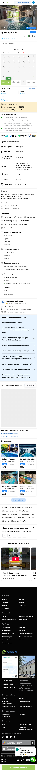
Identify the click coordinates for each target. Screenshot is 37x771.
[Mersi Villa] (9, 477)
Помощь (22, 714)
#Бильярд (5, 521)
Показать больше (18, 500)
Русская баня (6, 640)
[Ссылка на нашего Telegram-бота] (10, 736)
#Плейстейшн (24, 511)
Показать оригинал (24, 198)
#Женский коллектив (9, 511)
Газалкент (22, 605)
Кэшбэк (21, 698)
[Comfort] (27, 477)
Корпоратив (23, 619)
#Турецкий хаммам (9, 518)
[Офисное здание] (27, 667)
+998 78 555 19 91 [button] (23, 2)
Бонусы (4, 698)
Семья (4, 616)
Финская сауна (7, 637)
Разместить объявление (6, 715)
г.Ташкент (5, 602)
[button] (8, 2)
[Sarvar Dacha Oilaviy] (27, 450)
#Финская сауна (28, 514)
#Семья (13, 508)
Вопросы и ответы (8, 706)
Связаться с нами (25, 724)
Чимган (4, 605)
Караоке (22, 631)
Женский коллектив (9, 619)
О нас (3, 724)
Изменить (32, 88)
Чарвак (4, 599)
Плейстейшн (6, 631)
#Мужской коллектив (25, 508)
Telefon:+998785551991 (11, 436)
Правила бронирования (7, 702)
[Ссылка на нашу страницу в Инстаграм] (3, 736)
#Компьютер (15, 514)
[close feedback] (33, 527)
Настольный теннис (26, 634)
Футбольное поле (8, 634)
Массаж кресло (7, 643)
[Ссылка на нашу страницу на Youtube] (14, 736)
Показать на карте (9, 39)
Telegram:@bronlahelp (10, 433)
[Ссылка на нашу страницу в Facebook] (7, 736)
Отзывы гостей (24, 701)
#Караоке (5, 514)
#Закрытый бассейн (18, 521)
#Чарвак (5, 508)
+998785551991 (7, 684)
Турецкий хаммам (25, 637)
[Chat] (33, 759)
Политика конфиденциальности (27, 728)
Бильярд (22, 627)
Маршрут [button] (29, 385)
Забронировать (20, 767)
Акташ (21, 599)
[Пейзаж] (9, 450)
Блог (3, 727)
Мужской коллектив (26, 616)
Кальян (21, 640)
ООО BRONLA (7, 681)
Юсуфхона (5, 608)
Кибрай (21, 602)
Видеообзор (32, 28)
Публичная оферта (25, 706)
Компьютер (6, 627)
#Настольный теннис (26, 518)
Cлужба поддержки (8, 687)
